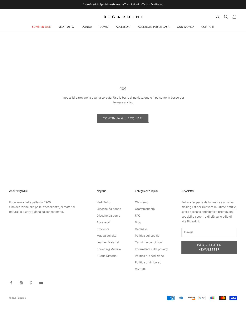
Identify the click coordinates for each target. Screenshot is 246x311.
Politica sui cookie (147, 235)
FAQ (137, 215)
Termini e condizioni (149, 242)
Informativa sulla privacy (151, 249)
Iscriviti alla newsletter (209, 247)
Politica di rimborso (148, 262)
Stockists (103, 229)
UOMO (104, 26)
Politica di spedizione (149, 256)
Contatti (140, 269)
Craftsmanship (145, 209)
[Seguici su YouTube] (41, 283)
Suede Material (107, 256)
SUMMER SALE (41, 26)
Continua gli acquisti (123, 118)
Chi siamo (141, 202)
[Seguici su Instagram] (21, 283)
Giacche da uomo (108, 215)
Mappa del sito (106, 235)
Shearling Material (109, 249)
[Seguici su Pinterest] (31, 283)
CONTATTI (207, 26)
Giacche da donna (109, 209)
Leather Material (108, 242)
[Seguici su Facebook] (11, 283)
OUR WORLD (185, 26)
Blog (138, 222)
